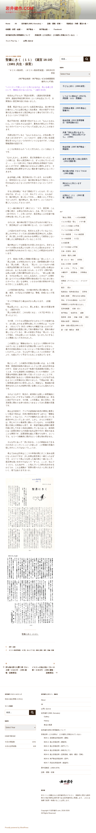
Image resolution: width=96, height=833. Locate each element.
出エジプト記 (31, 650)
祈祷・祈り (76, 309)
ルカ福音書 (65, 243)
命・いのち (65, 268)
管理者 (19, 56)
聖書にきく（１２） (30, 634)
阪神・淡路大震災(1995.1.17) (72, 325)
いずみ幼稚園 (80, 217)
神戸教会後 (43, 29)
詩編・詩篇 (51, 650)
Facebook (58, 29)
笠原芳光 (74, 313)
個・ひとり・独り (67, 260)
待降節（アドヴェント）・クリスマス (74, 282)
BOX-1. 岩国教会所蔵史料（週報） (56, 738)
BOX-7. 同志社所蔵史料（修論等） (56, 763)
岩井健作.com (19, 8)
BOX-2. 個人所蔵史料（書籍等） (56, 742)
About (43, 700)
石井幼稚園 (65, 309)
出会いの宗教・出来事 (69, 264)
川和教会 (83, 272)
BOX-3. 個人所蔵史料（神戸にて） (56, 746)
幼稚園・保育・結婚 (13, 29)
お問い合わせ (28, 41)
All (16, 24)
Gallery (46, 717)
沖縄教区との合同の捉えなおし (72, 304)
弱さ (62, 277)
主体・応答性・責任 (68, 251)
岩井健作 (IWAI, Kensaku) (31, 24)
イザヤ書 (82, 222)
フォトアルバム (11, 41)
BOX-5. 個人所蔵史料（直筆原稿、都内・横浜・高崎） (64, 754)
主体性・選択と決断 (68, 255)
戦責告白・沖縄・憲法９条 (76, 24)
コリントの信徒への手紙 (70, 226)
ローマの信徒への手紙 (69, 247)
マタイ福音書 (66, 234)
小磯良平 (64, 272)
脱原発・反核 (66, 317)
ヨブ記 (24, 650)
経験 (82, 313)
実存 (82, 268)
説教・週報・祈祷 (53, 24)
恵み (69, 287)
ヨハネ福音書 (66, 238)
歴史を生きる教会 (78, 296)
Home (8, 24)
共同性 (79, 260)
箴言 (45, 650)
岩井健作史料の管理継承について (18, 35)
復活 (62, 287)
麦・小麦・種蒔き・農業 (70, 330)
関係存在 (75, 321)
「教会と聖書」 (67, 217)
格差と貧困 (39, 650)
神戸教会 (30, 29)
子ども (74, 268)
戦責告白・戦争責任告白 (70, 292)
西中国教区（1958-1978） (51, 768)
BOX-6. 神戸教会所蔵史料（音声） (56, 759)
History (46, 721)
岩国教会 (74, 272)
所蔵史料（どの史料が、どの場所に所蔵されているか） (55, 35)
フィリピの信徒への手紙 (70, 230)
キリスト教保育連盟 (14, 650)
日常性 (84, 292)
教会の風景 (48, 725)
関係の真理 (65, 321)
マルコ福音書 (79, 234)
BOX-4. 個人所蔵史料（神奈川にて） (57, 750)
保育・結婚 (12, 647)
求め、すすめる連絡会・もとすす (73, 300)
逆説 (87, 317)
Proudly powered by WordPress (16, 827)
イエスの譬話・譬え (68, 222)
